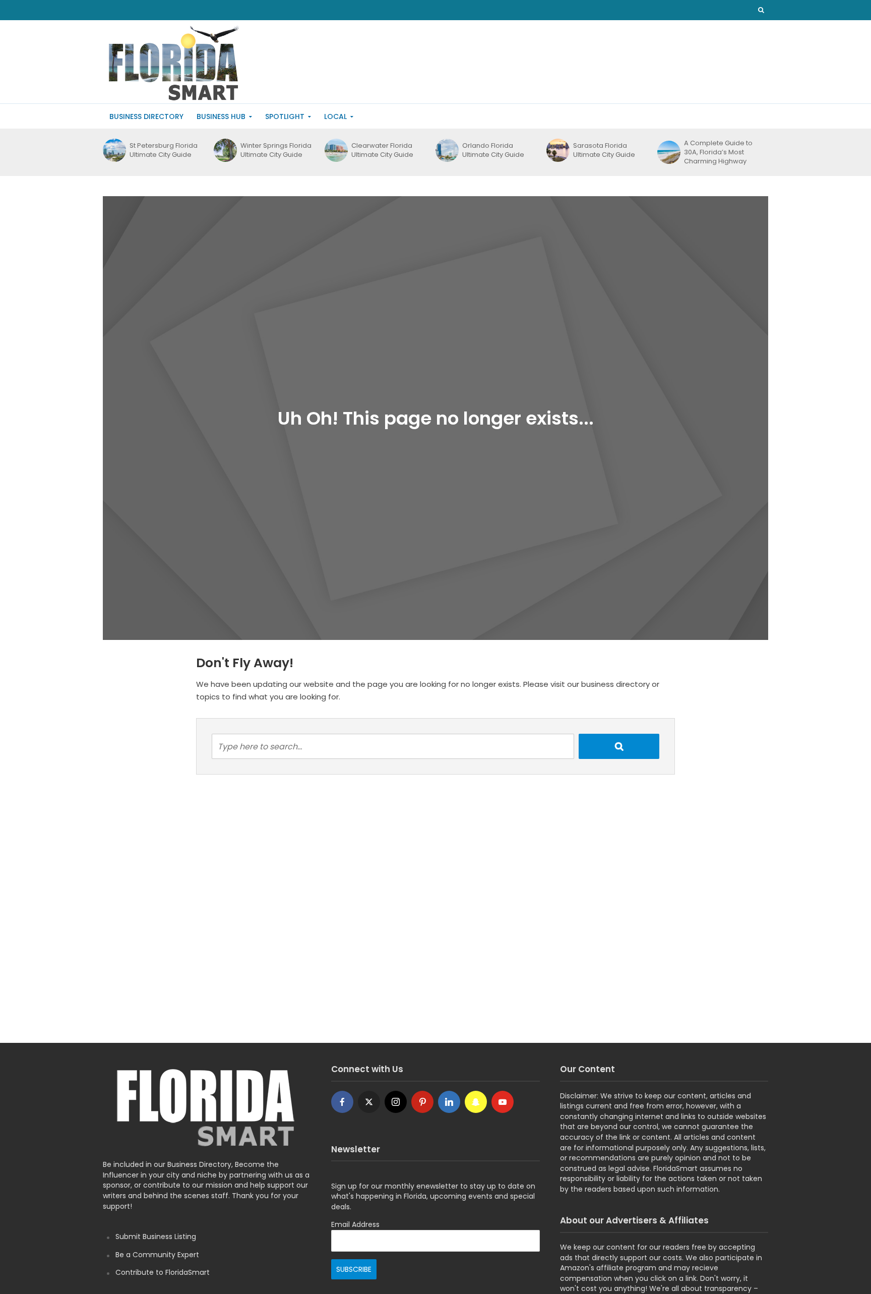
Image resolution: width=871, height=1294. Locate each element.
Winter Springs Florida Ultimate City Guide (276, 150)
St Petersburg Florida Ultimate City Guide (164, 150)
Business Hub (221, 116)
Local (335, 116)
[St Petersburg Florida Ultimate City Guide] (114, 150)
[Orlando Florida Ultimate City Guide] (446, 150)
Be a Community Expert (157, 1255)
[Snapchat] (476, 1102)
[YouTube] (502, 1102)
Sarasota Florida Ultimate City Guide (604, 150)
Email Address (355, 1224)
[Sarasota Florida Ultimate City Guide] (557, 150)
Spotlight (284, 116)
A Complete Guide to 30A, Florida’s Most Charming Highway (718, 152)
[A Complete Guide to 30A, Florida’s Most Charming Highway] (668, 152)
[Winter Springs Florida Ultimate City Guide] (224, 150)
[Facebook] (342, 1102)
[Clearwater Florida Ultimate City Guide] (335, 150)
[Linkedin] (449, 1102)
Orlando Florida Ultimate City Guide (493, 150)
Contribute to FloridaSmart (162, 1272)
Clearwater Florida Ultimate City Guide (382, 150)
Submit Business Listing (155, 1236)
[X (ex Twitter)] (369, 1102)
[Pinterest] (422, 1102)
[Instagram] (396, 1102)
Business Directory (146, 116)
